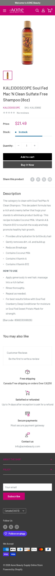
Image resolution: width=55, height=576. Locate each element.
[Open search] (37, 10)
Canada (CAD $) (12, 510)
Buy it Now (27, 164)
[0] (49, 10)
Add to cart (27, 156)
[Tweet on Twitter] (44, 179)
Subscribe (14, 496)
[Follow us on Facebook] (5, 526)
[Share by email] (50, 179)
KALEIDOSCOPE (11, 107)
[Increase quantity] (34, 145)
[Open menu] (4, 10)
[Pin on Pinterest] (38, 179)
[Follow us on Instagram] (17, 526)
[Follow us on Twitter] (11, 526)
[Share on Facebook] (32, 179)
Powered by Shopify (12, 569)
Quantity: (8, 145)
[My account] (43, 10)
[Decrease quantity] (18, 145)
